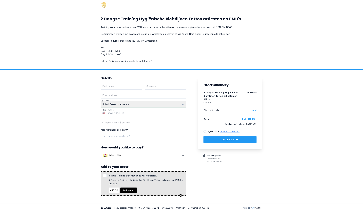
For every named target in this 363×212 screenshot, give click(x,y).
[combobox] (104, 113)
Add (254, 110)
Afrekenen (228, 139)
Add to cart (129, 190)
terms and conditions (229, 131)
